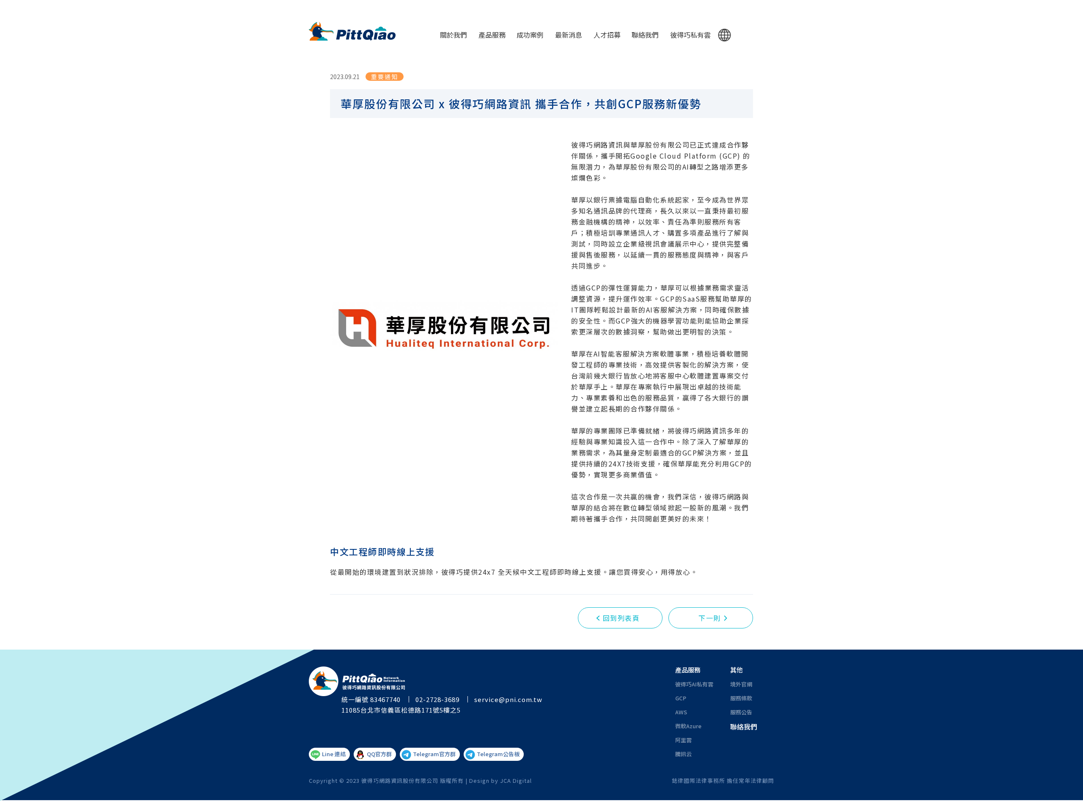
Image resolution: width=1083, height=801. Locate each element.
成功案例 (530, 35)
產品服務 (492, 35)
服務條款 (741, 698)
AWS (681, 712)
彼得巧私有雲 (690, 35)
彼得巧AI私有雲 (694, 684)
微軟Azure (688, 726)
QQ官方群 (379, 754)
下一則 (709, 618)
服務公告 (741, 712)
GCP (680, 698)
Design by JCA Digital (500, 780)
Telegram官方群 (434, 754)
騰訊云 (683, 754)
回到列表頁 (621, 618)
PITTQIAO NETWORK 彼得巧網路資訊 (352, 31)
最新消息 (568, 35)
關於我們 (453, 35)
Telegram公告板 (498, 754)
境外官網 (741, 684)
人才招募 (607, 35)
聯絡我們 (645, 35)
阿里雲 (683, 740)
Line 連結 (334, 754)
